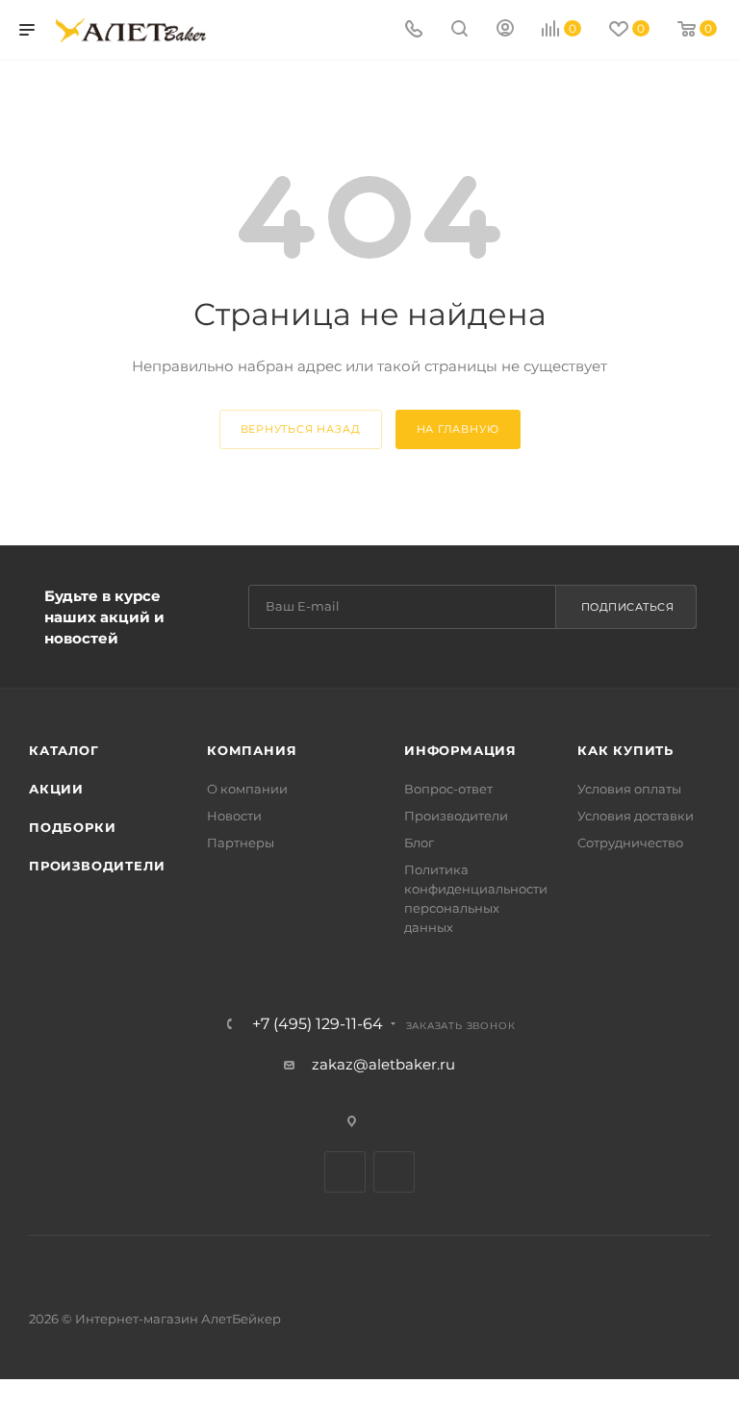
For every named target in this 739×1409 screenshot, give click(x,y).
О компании (247, 788)
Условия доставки (635, 815)
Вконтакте (345, 1172)
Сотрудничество (630, 842)
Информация (460, 750)
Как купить (625, 750)
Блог (419, 842)
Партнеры (240, 842)
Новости (234, 815)
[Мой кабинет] (505, 30)
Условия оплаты (629, 788)
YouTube (394, 1172)
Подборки (72, 827)
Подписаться (628, 607)
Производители (97, 865)
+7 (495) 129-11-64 (317, 1024)
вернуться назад (301, 429)
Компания (251, 750)
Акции (56, 788)
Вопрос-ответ (448, 788)
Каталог (64, 750)
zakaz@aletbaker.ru (383, 1064)
